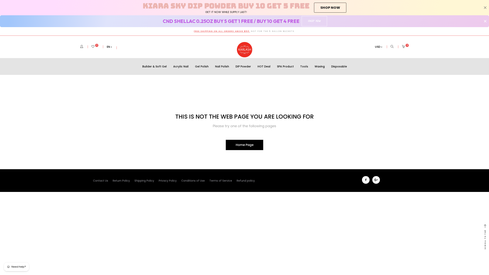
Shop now (330, 7)
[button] (109, 47)
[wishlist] (94, 47)
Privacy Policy (168, 181)
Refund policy (246, 181)
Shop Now (314, 21)
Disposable (339, 66)
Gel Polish (202, 66)
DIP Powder (243, 66)
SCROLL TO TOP (485, 239)
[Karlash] (244, 49)
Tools (304, 66)
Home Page (244, 145)
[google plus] (376, 180)
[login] (81, 47)
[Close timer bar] (485, 7)
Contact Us (100, 181)
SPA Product (285, 66)
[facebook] (366, 180)
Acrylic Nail (181, 66)
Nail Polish (222, 66)
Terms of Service (220, 181)
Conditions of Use (193, 181)
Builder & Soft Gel (154, 66)
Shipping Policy (144, 181)
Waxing (320, 66)
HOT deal (263, 66)
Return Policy (121, 181)
